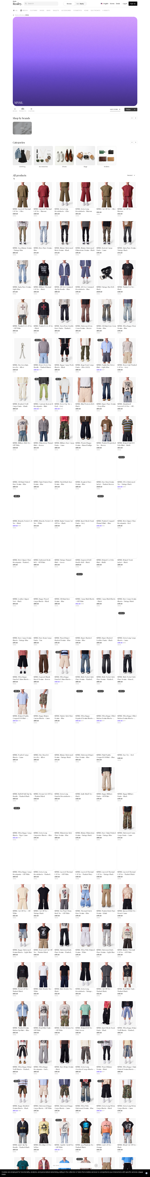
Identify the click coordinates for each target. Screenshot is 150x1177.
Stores (112, 4)
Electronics (95, 10)
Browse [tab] (69, 4)
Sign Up (133, 4)
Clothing (33, 10)
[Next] (135, 118)
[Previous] (132, 118)
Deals (118, 4)
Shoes (42, 10)
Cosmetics (77, 10)
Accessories (66, 10)
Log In (125, 4)
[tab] (81, 4)
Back (17, 15)
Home (86, 10)
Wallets (56, 10)
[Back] (13, 15)
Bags (48, 10)
